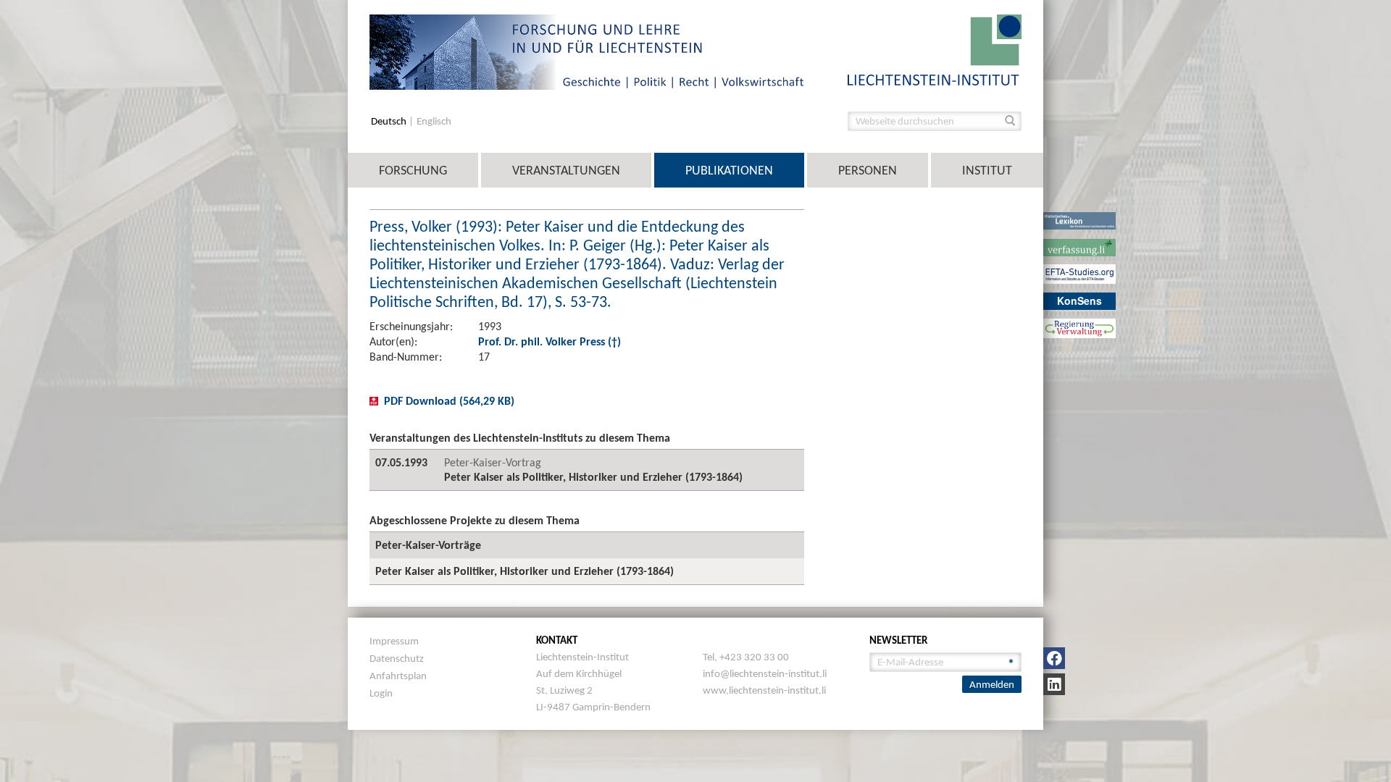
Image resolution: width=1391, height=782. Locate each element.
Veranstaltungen (566, 170)
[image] (935, 49)
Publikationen (729, 170)
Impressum (394, 640)
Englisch (434, 121)
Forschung (413, 170)
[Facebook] (1054, 658)
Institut (987, 170)
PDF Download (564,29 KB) (449, 401)
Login (381, 692)
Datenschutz (396, 658)
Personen (867, 170)
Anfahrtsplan (398, 675)
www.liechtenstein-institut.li (764, 690)
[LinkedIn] (1054, 684)
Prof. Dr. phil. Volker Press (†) (549, 341)
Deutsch (390, 121)
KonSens (1079, 300)
